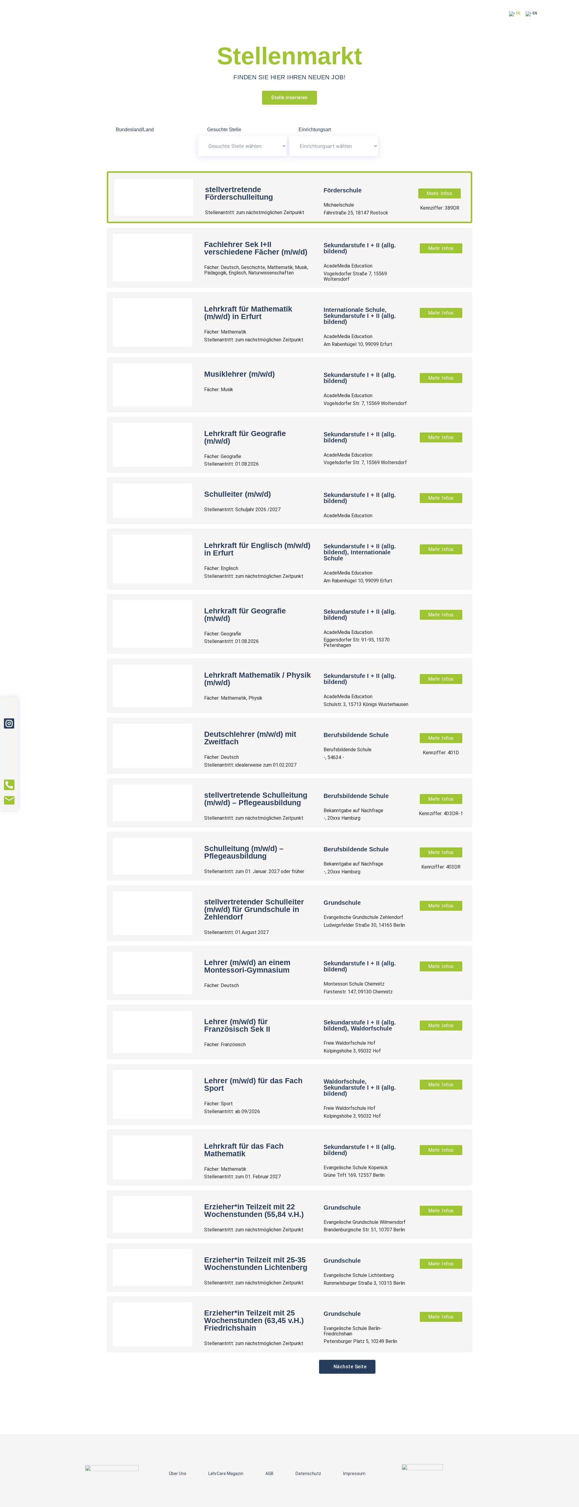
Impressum (354, 1473)
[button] (347, 1367)
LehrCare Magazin (225, 1473)
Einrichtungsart (315, 129)
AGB (269, 1473)
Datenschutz (308, 1473)
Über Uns (177, 1473)
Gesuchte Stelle (224, 129)
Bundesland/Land (135, 129)
